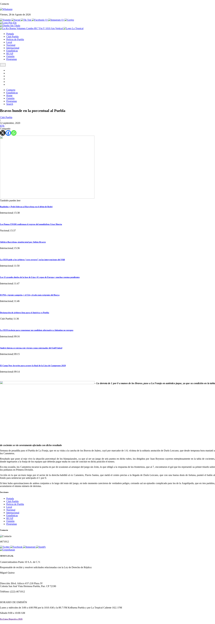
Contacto (10, 89)
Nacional (10, 45)
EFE (2, 125)
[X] (3, 133)
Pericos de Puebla (15, 39)
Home (9, 95)
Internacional (12, 48)
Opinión (10, 56)
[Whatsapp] (14, 133)
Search (9, 104)
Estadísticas (12, 50)
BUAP (9, 53)
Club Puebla (12, 36)
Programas (11, 59)
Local (9, 42)
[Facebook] (8, 133)
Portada (10, 33)
